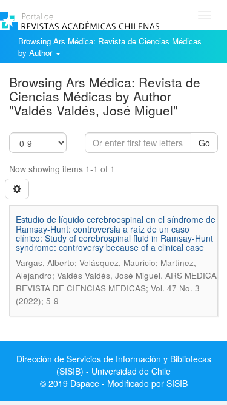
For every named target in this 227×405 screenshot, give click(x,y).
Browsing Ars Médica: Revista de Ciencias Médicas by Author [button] (110, 46)
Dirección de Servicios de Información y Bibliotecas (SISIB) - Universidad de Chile (113, 365)
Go (204, 143)
